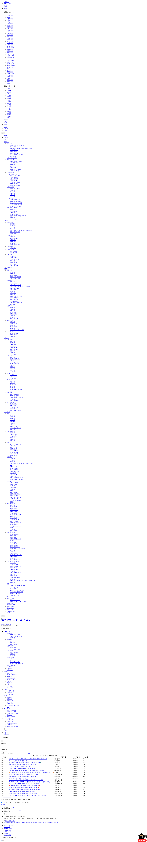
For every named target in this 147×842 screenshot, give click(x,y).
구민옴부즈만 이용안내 (16, 201)
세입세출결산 (13, 312)
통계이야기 (10, 392)
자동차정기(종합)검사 (16, 169)
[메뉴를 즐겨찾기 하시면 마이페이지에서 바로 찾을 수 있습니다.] (1, 741)
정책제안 (12, 236)
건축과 (8, 20)
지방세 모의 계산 (14, 587)
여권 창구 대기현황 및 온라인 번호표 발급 (21, 148)
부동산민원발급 (14, 179)
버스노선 (12, 486)
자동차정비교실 (14, 498)
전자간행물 (13, 378)
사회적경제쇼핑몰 (15, 577)
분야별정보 (7, 412)
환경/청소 (9, 457)
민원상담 (12, 190)
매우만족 (4, 802)
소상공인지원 (13, 567)
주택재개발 (13, 537)
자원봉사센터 (13, 257)
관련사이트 (13, 529)
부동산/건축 (13, 167)
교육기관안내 (13, 445)
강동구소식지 (13, 376)
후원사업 (12, 261)
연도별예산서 (13, 309)
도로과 (8, 31)
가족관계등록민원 (15, 177)
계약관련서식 (13, 328)
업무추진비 (13, 294)
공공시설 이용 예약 (15, 232)
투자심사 (12, 317)
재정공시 (12, 310)
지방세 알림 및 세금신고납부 (17, 585)
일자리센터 (13, 563)
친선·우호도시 (10, 402)
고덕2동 (9, 92)
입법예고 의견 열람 (15, 244)
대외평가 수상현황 (15, 363)
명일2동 (9, 100)
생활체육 (12, 437)
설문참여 (12, 243)
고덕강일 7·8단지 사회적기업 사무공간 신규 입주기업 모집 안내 (26, 780)
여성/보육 (12, 421)
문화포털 (6, 121)
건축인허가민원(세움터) (16, 182)
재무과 (8, 68)
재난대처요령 (13, 506)
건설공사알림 (13, 553)
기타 (11, 391)
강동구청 (6, 2)
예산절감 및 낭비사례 (15, 318)
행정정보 (6, 269)
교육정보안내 (13, 447)
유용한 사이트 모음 (15, 593)
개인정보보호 (10, 598)
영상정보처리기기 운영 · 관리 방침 (19, 601)
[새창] (9, 821)
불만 (19, 802)
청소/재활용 (13, 473)
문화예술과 (10, 36)
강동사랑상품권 (14, 569)
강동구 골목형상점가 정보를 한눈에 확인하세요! (22, 791)
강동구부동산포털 (15, 494)
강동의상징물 (13, 347)
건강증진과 (10, 19)
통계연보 (12, 399)
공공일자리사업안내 (15, 566)
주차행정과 (10, 72)
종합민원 (6, 142)
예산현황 (12, 307)
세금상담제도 (13, 588)
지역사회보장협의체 (15, 428)
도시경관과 (10, 33)
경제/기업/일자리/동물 (13, 561)
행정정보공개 (13, 281)
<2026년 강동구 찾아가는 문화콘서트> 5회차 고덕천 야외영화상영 (26, 770)
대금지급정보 (13, 326)
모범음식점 (13, 387)
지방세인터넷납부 (15, 185)
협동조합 (12, 574)
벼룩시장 (12, 227)
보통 (14, 802)
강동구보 (12, 370)
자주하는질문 (10, 172)
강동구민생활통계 (15, 394)
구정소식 (9, 355)
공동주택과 (10, 23)
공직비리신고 (13, 211)
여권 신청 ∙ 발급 (14, 162)
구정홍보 (9, 373)
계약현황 (12, 325)
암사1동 (9, 109)
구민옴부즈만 (10, 198)
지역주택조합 (13, 543)
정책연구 (12, 291)
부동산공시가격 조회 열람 (17, 590)
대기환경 (12, 461)
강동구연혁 (13, 346)
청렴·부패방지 (14, 219)
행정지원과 (10, 81)
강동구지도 (13, 344)
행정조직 (12, 341)
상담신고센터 (10, 187)
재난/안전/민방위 (11, 503)
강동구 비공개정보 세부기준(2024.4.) (20, 286)
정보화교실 (13, 225)
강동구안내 (10, 339)
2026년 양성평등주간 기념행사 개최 (18, 760)
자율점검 (9, 267)
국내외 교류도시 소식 (15, 410)
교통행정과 (10, 27)
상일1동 (9, 101)
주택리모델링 (13, 542)
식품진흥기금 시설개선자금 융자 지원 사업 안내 (22, 768)
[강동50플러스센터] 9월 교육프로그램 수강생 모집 (22, 776)
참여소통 (6, 220)
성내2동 (9, 106)
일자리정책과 (10, 60)
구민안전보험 (13, 518)
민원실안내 (13, 146)
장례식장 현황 (13, 531)
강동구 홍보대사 (14, 349)
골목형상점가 (13, 571)
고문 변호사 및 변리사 (16, 302)
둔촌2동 (9, 97)
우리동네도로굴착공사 (16, 555)
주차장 (11, 502)
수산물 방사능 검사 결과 (16, 479)
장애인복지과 (10, 64)
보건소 (5, 5)
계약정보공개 (10, 320)
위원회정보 (13, 293)
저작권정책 (10, 603)
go (13, 807)
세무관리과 (10, 52)
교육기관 (12, 383)
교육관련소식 (13, 455)
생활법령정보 (13, 334)
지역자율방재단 (14, 510)
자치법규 (12, 336)
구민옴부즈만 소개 (15, 199)
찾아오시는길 (10, 606)
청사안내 (12, 342)
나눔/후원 (9, 254)
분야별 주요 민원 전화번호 (17, 145)
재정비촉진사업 (14, 545)
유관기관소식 (13, 371)
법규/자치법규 (10, 331)
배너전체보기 (10, 608)
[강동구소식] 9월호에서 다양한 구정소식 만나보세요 (23, 764)
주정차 (11, 490)
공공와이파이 (13, 492)
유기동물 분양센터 (15, 259)
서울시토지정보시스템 (16, 497)
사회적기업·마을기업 (15, 572)
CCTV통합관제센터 (15, 526)
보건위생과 (10, 39)
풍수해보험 (13, 516)
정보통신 (12, 164)
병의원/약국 (13, 384)
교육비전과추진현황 (15, 444)
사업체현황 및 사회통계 (16, 397)
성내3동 (9, 108)
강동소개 (6, 338)
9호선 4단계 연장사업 (15, 500)
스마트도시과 (10, 54)
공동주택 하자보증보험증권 (17, 548)
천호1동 (9, 114)
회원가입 (6, 128)
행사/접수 (12, 224)
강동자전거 (13, 487)
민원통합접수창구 (15, 188)
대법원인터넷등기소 (15, 183)
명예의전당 (13, 241)
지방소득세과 (10, 73)
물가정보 (12, 579)
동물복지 (12, 582)
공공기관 (12, 381)
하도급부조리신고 (15, 214)
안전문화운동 (13, 511)
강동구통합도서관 (15, 453)
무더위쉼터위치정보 (15, 522)
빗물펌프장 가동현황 (15, 514)
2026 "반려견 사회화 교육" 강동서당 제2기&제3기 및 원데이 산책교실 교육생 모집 (31, 782)
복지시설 (12, 386)
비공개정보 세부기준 (15, 285)
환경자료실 (13, 476)
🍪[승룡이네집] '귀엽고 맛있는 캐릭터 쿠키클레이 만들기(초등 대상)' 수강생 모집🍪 (31, 772)
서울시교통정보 (14, 484)
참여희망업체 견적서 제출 (17, 330)
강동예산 (9, 306)
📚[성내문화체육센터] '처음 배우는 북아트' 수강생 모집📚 (24, 785)
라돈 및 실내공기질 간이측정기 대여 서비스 (21, 463)
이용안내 (6, 596)
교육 (8, 442)
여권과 (8, 59)
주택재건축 (13, 535)
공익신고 (12, 209)
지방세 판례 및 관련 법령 (16, 592)
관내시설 (9, 379)
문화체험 (12, 439)
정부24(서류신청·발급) (16, 175)
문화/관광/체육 (11, 431)
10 (8, 797)
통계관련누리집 (14, 400)
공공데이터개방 (14, 299)
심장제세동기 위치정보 (16, 389)
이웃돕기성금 (13, 262)
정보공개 (9, 280)
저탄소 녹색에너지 (15, 471)
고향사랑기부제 (14, 265)
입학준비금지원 (14, 450)
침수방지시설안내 (15, 519)
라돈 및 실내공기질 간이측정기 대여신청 (21, 230)
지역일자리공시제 (15, 564)
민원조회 (12, 195)
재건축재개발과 (11, 65)
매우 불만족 (25, 802)
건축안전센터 (10, 22)
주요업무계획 (13, 275)
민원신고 (12, 191)
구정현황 (12, 272)
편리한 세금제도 (14, 595)
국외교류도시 (13, 405)
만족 (10, 802)
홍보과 (8, 83)
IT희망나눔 (13, 256)
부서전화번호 (7, 835)
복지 (8, 413)
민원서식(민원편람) (12, 158)
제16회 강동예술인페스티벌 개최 (17, 778)
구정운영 (9, 270)
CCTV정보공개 (14, 301)
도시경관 (12, 558)
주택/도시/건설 (11, 532)
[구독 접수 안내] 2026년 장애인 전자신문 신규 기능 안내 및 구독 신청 (27, 795)
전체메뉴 (6, 130)
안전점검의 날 (13, 513)
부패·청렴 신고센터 (12, 207)
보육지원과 (10, 44)
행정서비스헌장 (14, 153)
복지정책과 (10, 46)
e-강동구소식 (13, 375)
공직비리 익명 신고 (15, 212)
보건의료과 (10, 41)
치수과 (8, 78)
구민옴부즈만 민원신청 (16, 204)
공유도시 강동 (13, 251)
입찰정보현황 (13, 323)
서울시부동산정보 (15, 495)
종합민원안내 (10, 143)
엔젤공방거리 (13, 576)
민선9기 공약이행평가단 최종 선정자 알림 (20, 766)
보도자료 (12, 360)
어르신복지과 (10, 57)
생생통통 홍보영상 (15, 359)
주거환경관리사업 (15, 547)
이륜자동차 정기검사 (15, 171)
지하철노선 (13, 489)
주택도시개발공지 (15, 534)
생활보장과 (10, 49)
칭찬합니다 (13, 240)
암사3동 (9, 113)
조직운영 (12, 273)
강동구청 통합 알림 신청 (16, 154)
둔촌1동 (9, 95)
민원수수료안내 (14, 151)
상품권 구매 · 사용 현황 (16, 296)
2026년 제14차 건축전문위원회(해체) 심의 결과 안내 (23, 793)
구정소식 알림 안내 (15, 233)
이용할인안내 (13, 408)
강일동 (8, 88)
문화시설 (12, 441)
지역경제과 (10, 75)
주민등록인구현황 (15, 396)
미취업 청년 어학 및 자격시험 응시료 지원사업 (22, 580)
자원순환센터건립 (15, 469)
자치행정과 (10, 62)
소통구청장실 (7, 3)
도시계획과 (10, 35)
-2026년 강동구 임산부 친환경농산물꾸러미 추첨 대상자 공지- (25, 789)
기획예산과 (10, 28)
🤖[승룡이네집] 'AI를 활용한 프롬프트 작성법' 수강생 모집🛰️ (25, 762)
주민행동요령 (13, 508)
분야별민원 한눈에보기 (16, 161)
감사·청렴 (12, 304)
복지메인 (12, 415)
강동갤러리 (13, 352)
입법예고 (12, 368)
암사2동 (9, 111)
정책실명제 (13, 289)
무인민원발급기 (14, 180)
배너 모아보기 (13, 156)
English (5, 124)
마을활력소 (13, 248)
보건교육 (12, 228)
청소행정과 (10, 76)
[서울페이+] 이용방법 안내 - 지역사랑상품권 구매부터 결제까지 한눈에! (28, 759)
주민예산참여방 (14, 238)
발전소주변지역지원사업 (16, 477)
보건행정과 (10, 43)
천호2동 (9, 116)
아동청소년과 (10, 55)
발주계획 (12, 322)
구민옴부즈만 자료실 (15, 206)
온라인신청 (10, 222)
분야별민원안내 (11, 159)
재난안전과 (10, 67)
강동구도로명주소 (15, 482)
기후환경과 (10, 30)
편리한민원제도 (14, 150)
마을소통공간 (10, 246)
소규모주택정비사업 (15, 539)
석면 (11, 465)
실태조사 (12, 551)
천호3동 (9, 117)
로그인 (5, 127)
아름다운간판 (13, 466)
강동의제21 (13, 458)
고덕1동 (9, 90)
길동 (8, 93)
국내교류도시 (13, 404)
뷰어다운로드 (10, 609)
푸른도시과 (10, 80)
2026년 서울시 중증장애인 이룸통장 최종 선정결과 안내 (24, 783)
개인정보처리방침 (15, 600)
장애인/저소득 (13, 426)
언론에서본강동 (14, 362)
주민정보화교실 (14, 452)
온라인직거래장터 (15, 407)
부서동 (5, 8)
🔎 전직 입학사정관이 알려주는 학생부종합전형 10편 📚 (24, 787)
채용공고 (12, 367)
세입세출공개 (13, 314)
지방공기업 (13, 315)
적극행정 (12, 217)
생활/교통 (9, 481)
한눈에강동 (7, 122)
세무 (11, 166)
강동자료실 (13, 354)
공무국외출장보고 (15, 297)
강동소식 (12, 357)
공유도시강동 (10, 249)
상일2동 (9, 103)
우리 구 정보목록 (14, 288)
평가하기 (3, 804)
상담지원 (12, 196)
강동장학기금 (13, 449)
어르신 (11, 424)
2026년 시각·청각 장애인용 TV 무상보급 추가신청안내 (23, 774)
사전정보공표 (13, 283)
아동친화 (12, 423)
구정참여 (9, 235)
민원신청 (12, 193)
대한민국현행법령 (15, 333)
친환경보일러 (13, 474)
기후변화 (12, 460)
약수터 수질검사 (14, 468)
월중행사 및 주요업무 (15, 277)
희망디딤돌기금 (14, 264)
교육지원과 (10, 25)
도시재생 (12, 550)
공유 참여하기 (13, 252)
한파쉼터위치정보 (15, 524)
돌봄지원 (12, 429)
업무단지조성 (13, 556)
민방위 (11, 527)
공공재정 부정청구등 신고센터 (18, 216)
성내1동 (9, 105)
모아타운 (12, 540)
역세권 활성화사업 (15, 559)
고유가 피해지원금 (15, 278)
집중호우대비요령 (15, 521)
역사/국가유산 (13, 434)
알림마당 (12, 505)
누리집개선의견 (11, 611)
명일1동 (9, 98)
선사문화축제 (13, 436)
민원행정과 (10, 38)
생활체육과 (10, 51)
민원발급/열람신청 (12, 174)
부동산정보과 (10, 47)
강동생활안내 (13, 351)
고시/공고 (12, 365)
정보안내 (12, 416)
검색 (29, 753)
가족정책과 (10, 15)
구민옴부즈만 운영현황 (16, 203)
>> (10, 797)
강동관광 (12, 432)
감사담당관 (10, 17)
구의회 (5, 6)
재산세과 (9, 70)
